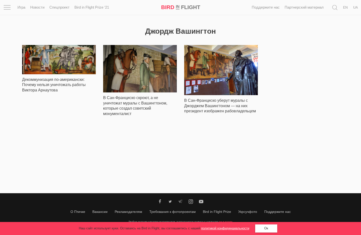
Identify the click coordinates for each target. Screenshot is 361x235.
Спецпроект (59, 7)
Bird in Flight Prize (217, 212)
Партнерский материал (304, 7)
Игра (21, 7)
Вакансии (100, 212)
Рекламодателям (128, 212)
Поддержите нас (266, 7)
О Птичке (77, 212)
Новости (37, 7)
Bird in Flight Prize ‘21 (91, 7)
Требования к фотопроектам (172, 212)
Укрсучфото (247, 212)
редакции (225, 221)
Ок (266, 228)
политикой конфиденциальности (225, 228)
